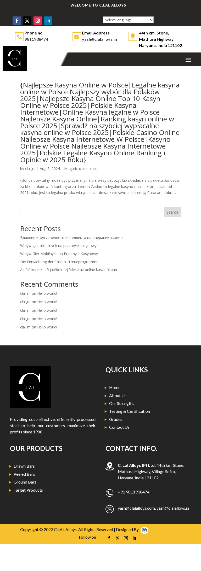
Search (172, 212)
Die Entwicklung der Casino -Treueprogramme (59, 261)
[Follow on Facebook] (17, 20)
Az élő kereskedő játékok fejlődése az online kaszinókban (68, 269)
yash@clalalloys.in (99, 39)
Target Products (28, 489)
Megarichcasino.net (80, 168)
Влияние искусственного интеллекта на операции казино (71, 237)
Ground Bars (25, 481)
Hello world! (47, 293)
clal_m (30, 168)
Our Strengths (121, 403)
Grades (115, 419)
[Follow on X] (27, 20)
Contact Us (119, 427)
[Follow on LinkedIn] (48, 20)
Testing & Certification (129, 411)
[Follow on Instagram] (38, 20)
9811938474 (36, 39)
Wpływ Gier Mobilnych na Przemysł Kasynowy (59, 253)
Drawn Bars (24, 465)
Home (114, 387)
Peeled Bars (24, 474)
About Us (117, 395)
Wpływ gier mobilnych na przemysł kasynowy (58, 245)
